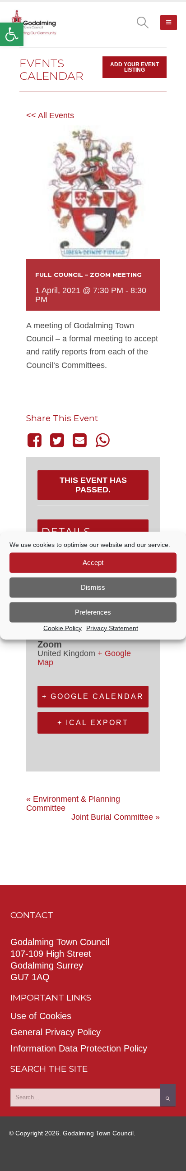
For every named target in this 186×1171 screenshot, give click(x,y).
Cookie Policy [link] (62, 627)
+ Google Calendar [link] (93, 696)
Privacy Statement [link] (112, 627)
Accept (93, 562)
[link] (11, 34)
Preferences (93, 612)
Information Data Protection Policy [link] (78, 1048)
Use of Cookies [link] (40, 1016)
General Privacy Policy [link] (55, 1032)
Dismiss (93, 587)
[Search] (168, 1095)
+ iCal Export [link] (93, 722)
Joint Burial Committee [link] (115, 817)
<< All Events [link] (50, 115)
